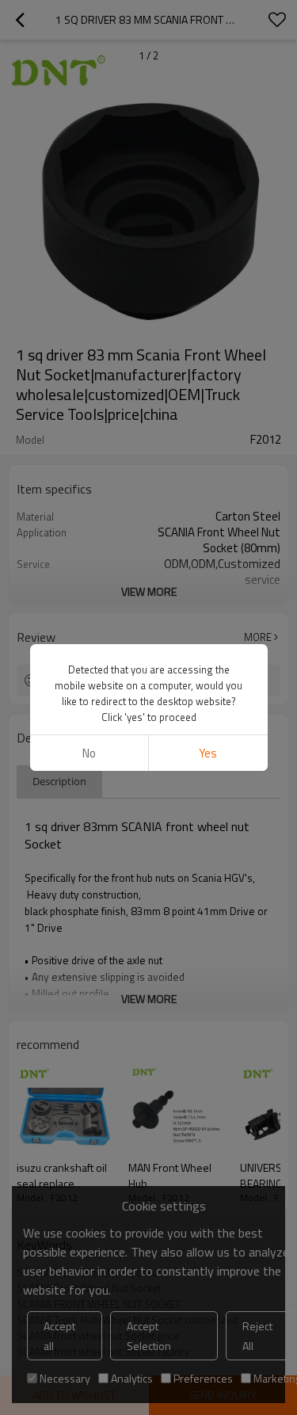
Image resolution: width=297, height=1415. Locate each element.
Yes (208, 753)
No (89, 753)
